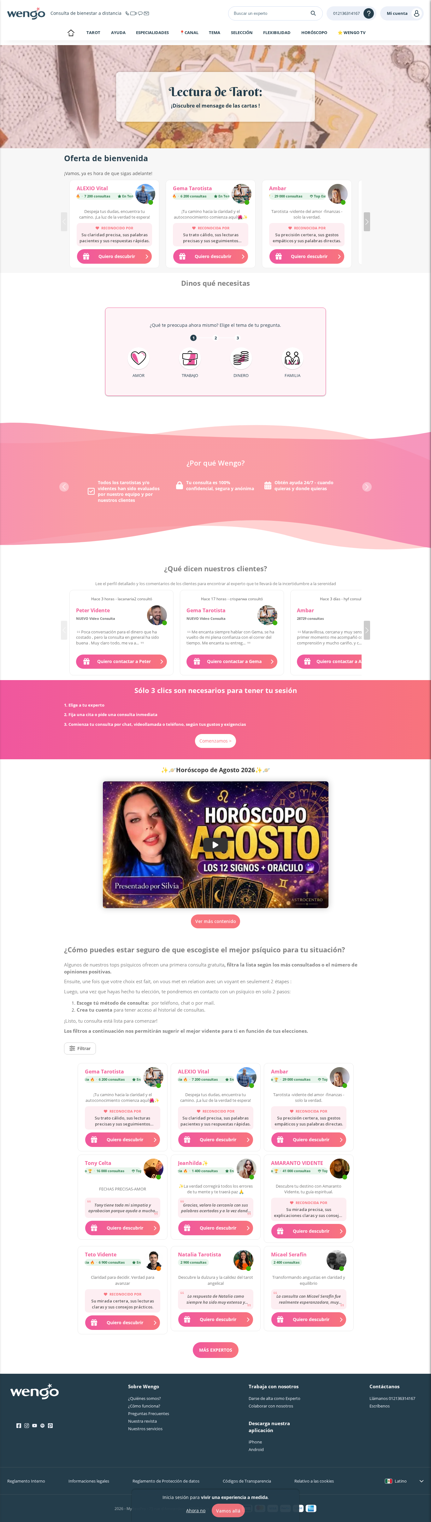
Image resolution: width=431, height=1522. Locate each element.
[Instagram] (26, 1426)
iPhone (255, 1442)
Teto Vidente (100, 1254)
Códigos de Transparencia (247, 1481)
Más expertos (215, 1350)
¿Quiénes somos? (144, 1398)
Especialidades (152, 33)
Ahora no (195, 1510)
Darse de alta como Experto (274, 1398)
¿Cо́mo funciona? (144, 1406)
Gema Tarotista (192, 188)
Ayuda (118, 33)
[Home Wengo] (34, 1392)
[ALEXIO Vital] (145, 194)
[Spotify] (42, 1426)
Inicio (71, 33)
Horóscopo (314, 33)
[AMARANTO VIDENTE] (340, 1169)
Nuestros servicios (145, 1428)
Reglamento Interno (26, 1481)
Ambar (277, 188)
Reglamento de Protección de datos (166, 1481)
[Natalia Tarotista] (243, 1261)
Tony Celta (98, 1163)
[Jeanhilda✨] (247, 1169)
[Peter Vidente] (157, 615)
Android (256, 1449)
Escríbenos (379, 1406)
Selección (242, 33)
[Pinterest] (50, 1426)
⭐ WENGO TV (351, 32)
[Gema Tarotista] (241, 194)
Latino (401, 1481)
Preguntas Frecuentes (148, 1413)
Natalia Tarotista (199, 1254)
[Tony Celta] (153, 1169)
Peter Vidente (93, 610)
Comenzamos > (215, 741)
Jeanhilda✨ (193, 1163)
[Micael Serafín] (336, 1261)
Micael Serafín (289, 1254)
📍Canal (189, 33)
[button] (367, 221)
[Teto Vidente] (153, 1261)
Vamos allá (228, 1510)
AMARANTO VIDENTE (297, 1163)
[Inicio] (26, 13)
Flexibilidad (277, 33)
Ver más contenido (215, 921)
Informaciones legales (88, 1481)
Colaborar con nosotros (271, 1406)
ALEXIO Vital (92, 188)
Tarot (93, 32)
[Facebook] (18, 1426)
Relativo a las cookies (314, 1481)
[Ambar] (338, 194)
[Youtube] (34, 1426)
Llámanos (392, 1398)
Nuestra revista (142, 1421)
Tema (214, 33)
